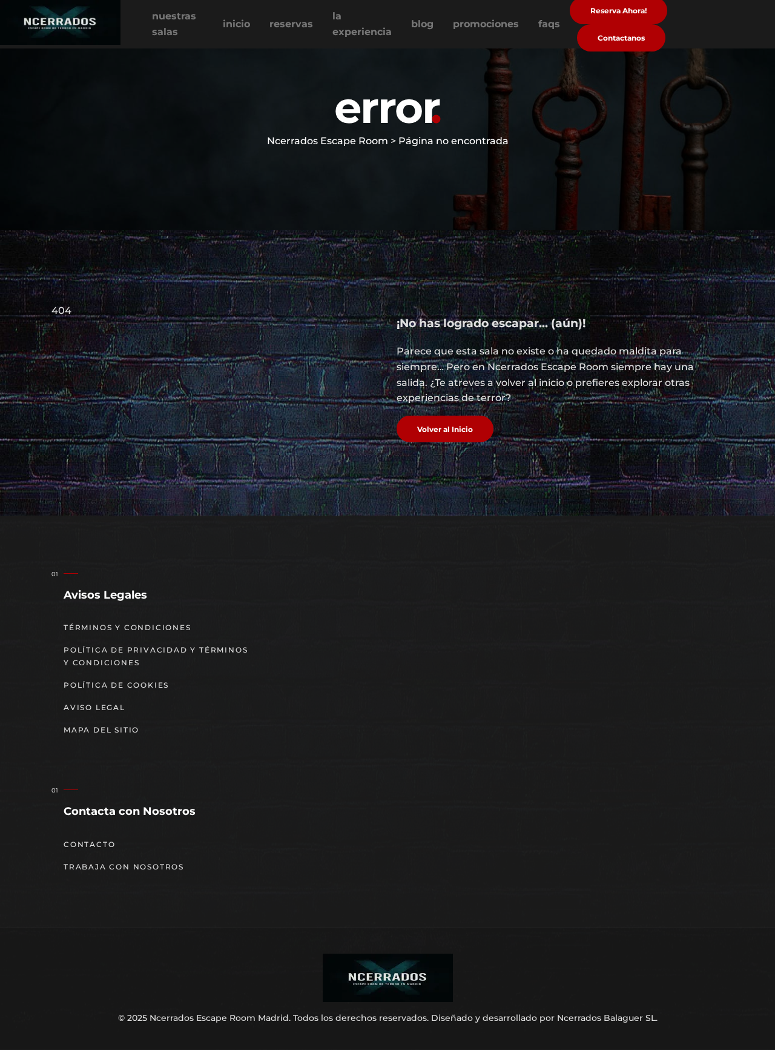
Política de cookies (116, 684)
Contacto (89, 844)
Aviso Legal (94, 707)
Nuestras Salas (174, 24)
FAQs (549, 24)
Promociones (486, 24)
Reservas (291, 24)
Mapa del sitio (101, 729)
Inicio (236, 24)
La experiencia (362, 24)
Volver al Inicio (445, 429)
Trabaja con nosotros (124, 866)
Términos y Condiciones (127, 627)
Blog (422, 24)
